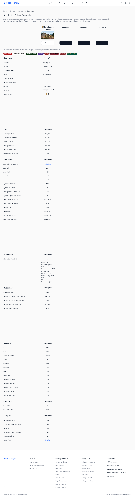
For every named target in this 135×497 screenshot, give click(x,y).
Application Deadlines (62, 471)
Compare (72, 3)
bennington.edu (47, 90)
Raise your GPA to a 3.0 (114, 469)
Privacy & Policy (22, 494)
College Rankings (61, 462)
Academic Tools (84, 3)
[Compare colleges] (126, 3)
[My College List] (130, 3)
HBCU (57, 475)
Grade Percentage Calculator (116, 472)
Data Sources (33, 462)
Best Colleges (59, 465)
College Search (86, 468)
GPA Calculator (112, 462)
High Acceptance (61, 481)
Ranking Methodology (36, 465)
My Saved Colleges (88, 471)
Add (65, 43)
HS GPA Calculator (113, 465)
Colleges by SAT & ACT (89, 462)
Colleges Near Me (87, 478)
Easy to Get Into (60, 484)
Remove (47, 43)
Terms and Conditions (9, 494)
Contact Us (33, 468)
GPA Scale (110, 476)
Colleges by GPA (87, 465)
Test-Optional (59, 478)
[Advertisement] (56, 111)
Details (47, 440)
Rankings (62, 3)
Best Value (58, 468)
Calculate (48, 164)
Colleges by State (87, 481)
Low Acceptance (60, 487)
